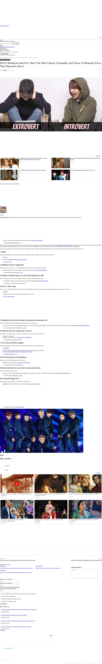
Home (1, 57)
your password (16, 44)
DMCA (75, 662)
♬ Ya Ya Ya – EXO (7, 261)
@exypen (5, 257)
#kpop (25, 259)
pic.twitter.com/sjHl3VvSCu (40, 270)
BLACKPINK (39, 566)
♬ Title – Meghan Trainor (8, 296)
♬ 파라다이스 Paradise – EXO (10, 354)
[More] (32, 73)
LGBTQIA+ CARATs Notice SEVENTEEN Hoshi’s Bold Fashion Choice (86, 560)
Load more (2, 630)
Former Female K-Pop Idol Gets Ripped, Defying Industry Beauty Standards (16, 626)
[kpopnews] (1, 70)
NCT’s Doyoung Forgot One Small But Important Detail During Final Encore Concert (16, 572)
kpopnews (5, 70)
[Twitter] (17, 73)
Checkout (89, 662)
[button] (100, 37)
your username (16, 42)
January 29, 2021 (16, 242)
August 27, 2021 (19, 272)
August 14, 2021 (20, 407)
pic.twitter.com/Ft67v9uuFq (24, 362)
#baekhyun (12, 259)
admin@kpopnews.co (9, 648)
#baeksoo (28, 351)
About (82, 662)
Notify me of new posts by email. (9, 601)
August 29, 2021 (19, 365)
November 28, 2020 (16, 339)
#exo (8, 259)
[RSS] (101, 22)
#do (6, 351)
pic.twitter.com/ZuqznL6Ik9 (37, 240)
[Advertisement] (51, 143)
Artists (4, 57)
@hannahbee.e (6, 348)
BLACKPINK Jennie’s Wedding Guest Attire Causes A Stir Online (48, 568)
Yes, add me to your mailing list (8, 596)
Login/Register (99, 662)
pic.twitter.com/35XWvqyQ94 (64, 373)
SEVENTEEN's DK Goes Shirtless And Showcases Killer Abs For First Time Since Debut (16, 568)
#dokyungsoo (18, 259)
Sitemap (85, 662)
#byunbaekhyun (22, 351)
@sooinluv (5, 291)
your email (15, 52)
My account (94, 662)
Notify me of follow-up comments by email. (11, 598)
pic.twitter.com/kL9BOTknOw (83, 325)
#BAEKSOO (6, 384)
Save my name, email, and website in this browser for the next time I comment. (19, 593)
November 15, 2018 (21, 327)
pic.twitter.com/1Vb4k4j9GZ (25, 337)
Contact (78, 662)
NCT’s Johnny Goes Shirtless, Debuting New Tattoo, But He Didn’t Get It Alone (17, 560)
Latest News (8, 59)
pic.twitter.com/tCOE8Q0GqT (34, 384)
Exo (7, 57)
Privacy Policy (3, 48)
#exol (22, 259)
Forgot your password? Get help (7, 47)
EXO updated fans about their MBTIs (63, 245)
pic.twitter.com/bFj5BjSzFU (42, 280)
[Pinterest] (99, 22)
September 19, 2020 (17, 375)
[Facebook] (97, 22)
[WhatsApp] (27, 73)
